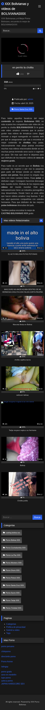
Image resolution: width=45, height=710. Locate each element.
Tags (8, 633)
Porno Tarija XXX (12, 600)
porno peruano (7, 646)
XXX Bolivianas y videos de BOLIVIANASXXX (15, 8)
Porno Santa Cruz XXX (23, 109)
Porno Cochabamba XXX (16, 548)
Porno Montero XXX (14, 563)
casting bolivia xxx (13, 533)
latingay (4, 667)
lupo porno (6, 678)
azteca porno (7, 681)
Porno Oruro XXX (13, 570)
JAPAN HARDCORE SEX (13, 684)
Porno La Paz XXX (13, 555)
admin (30, 99)
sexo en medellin (8, 675)
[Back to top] (37, 702)
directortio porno (8, 656)
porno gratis (6, 672)
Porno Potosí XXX (13, 578)
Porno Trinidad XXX (13, 608)
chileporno (6, 651)
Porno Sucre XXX (13, 593)
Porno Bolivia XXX (13, 540)
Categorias (11, 624)
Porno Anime (7, 661)
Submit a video (13, 630)
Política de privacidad (15, 627)
